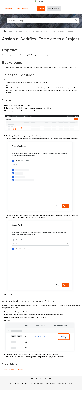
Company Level (73, 31)
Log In (70, 383)
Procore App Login (54, 8)
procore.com (8, 8)
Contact (41, 8)
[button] (76, 20)
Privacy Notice (38, 383)
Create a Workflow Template (14, 369)
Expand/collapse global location (77, 30)
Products (19, 31)
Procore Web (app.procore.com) (36, 31)
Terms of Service (50, 383)
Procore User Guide (57, 31)
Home (10, 31)
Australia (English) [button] (24, 8)
